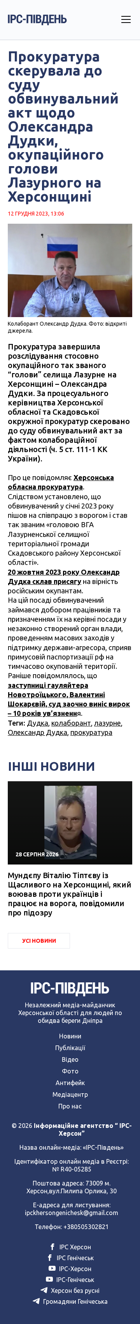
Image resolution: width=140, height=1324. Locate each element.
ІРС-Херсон (74, 1268)
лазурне (107, 723)
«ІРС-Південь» (103, 1147)
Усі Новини (39, 941)
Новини (70, 1036)
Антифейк (70, 1082)
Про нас (70, 1106)
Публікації (70, 1047)
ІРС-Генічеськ (74, 1279)
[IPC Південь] (37, 19)
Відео (70, 1059)
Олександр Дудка (37, 732)
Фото (70, 1071)
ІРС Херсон (74, 1246)
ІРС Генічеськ (74, 1257)
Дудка (37, 723)
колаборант (71, 723)
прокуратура (91, 732)
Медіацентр (70, 1094)
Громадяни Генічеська (75, 1301)
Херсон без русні (74, 1290)
